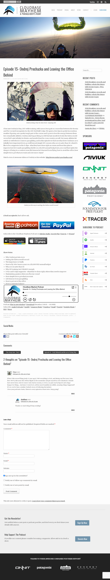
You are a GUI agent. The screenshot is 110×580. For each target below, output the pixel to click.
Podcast (13, 314)
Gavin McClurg (22, 78)
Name (6, 453)
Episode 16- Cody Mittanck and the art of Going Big (61, 352)
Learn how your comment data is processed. (48, 501)
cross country (43, 314)
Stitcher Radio (45, 234)
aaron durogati (27, 314)
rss (105, 2)
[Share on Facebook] (4, 336)
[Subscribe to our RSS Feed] (68, 336)
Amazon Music (36, 307)
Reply (73, 393)
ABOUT (73, 10)
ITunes (71, 234)
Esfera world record (56, 314)
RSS (4, 309)
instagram (98, 2)
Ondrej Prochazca (22, 315)
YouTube (92, 2)
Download (30, 304)
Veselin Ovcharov (62, 315)
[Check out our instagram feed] (77, 336)
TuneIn (59, 307)
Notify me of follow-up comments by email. (21, 480)
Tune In (63, 234)
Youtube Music (69, 307)
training (52, 315)
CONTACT (86, 10)
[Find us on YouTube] (71, 336)
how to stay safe (9, 315)
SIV (42, 315)
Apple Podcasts (17, 307)
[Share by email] (8, 336)
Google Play (55, 234)
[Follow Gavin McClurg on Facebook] (65, 336)
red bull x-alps (35, 315)
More (10, 309)
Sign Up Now (82, 522)
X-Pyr (71, 315)
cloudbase (24, 399)
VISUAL (67, 10)
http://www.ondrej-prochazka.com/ (59, 157)
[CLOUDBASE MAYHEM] (22, 12)
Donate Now (82, 539)
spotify (101, 2)
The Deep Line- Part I (12, 352)
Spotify (27, 307)
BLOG (53, 10)
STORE (79, 10)
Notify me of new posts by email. (17, 485)
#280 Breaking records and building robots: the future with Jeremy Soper (95, 94)
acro (35, 314)
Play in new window (17, 304)
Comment (7, 429)
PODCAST (59, 10)
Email (53, 307)
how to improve (70, 314)
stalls (46, 315)
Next (95, 568)
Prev (15, 568)
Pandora (46, 307)
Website (6, 468)
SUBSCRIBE (103, 10)
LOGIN (95, 10)
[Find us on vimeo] (74, 336)
